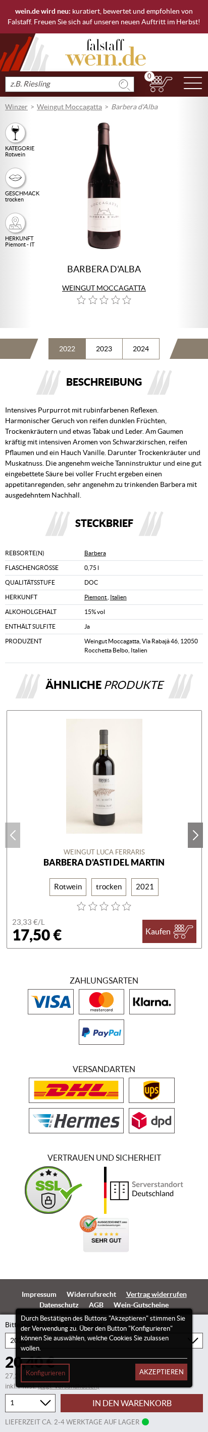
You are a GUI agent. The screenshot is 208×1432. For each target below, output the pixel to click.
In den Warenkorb (132, 1403)
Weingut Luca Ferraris (104, 852)
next (195, 835)
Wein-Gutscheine (141, 1305)
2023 (104, 349)
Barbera (95, 553)
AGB (96, 1305)
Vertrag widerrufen (156, 1294)
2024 (141, 349)
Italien (118, 597)
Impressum (39, 1294)
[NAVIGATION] (193, 84)
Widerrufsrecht (91, 1294)
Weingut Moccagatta (69, 107)
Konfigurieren (45, 1373)
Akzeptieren (161, 1372)
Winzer (16, 107)
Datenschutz (59, 1305)
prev (12, 835)
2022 (67, 349)
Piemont (96, 597)
